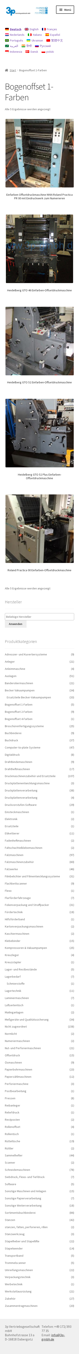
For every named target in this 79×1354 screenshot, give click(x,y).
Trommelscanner (15, 1263)
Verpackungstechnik (18, 1277)
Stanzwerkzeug (15, 1234)
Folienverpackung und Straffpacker (27, 905)
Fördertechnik (14, 912)
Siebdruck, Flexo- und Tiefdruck (25, 1177)
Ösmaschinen (13, 1062)
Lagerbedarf (13, 976)
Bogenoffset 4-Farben (18, 719)
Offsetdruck (12, 1055)
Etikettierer (12, 833)
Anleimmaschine (15, 669)
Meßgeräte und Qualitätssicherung (27, 1019)
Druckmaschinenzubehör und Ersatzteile (30, 776)
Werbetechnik (14, 1284)
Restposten (12, 1119)
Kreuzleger (12, 955)
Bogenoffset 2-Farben (18, 712)
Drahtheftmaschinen (17, 769)
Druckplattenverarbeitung (21, 790)
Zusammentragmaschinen (21, 1306)
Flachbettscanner (16, 883)
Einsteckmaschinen (17, 812)
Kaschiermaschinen (17, 934)
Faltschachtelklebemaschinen (23, 848)
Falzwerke (11, 869)
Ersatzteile (12, 826)
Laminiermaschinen (17, 998)
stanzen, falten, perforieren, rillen (26, 1227)
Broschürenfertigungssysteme (24, 726)
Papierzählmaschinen (18, 1077)
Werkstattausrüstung (18, 1291)
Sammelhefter (14, 1155)
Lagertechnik (13, 991)
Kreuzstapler (13, 962)
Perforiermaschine (16, 1084)
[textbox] (40, 616)
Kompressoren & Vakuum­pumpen (26, 948)
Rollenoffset (12, 1127)
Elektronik (11, 819)
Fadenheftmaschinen (18, 840)
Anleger (10, 661)
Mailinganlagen (14, 1012)
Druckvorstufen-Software (21, 805)
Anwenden (15, 624)
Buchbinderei (13, 733)
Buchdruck (11, 740)
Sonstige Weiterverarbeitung (23, 1205)
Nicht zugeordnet (16, 1026)
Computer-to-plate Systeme (22, 747)
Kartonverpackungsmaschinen (24, 926)
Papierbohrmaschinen (18, 1069)
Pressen (10, 1098)
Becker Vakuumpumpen (20, 690)
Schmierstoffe (16, 983)
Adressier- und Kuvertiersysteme (26, 654)
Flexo (8, 891)
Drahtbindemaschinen (18, 762)
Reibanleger (12, 1105)
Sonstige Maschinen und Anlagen (25, 1191)
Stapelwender (14, 1248)
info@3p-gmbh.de (53, 1337)
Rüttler (9, 1148)
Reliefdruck (12, 1112)
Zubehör (10, 1298)
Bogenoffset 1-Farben (18, 704)
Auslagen (10, 676)
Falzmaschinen (14, 855)
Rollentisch (12, 1134)
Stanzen (10, 1220)
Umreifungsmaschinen (19, 1270)
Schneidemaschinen (17, 1170)
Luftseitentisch (14, 1005)
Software (10, 1184)
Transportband (14, 1256)
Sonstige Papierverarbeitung (23, 1198)
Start (13, 70)
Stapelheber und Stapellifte (22, 1241)
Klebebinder (12, 941)
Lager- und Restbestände (21, 969)
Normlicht (11, 1034)
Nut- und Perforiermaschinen (23, 1048)
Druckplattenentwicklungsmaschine (27, 783)
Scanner (10, 1162)
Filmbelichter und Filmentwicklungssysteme (32, 876)
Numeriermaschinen (17, 1041)
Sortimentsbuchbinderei (20, 1213)
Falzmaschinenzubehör (19, 862)
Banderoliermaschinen (19, 683)
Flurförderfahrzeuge (18, 898)
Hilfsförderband (15, 919)
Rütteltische (12, 1141)
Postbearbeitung (15, 1091)
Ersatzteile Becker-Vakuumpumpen (29, 697)
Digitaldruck (12, 755)
